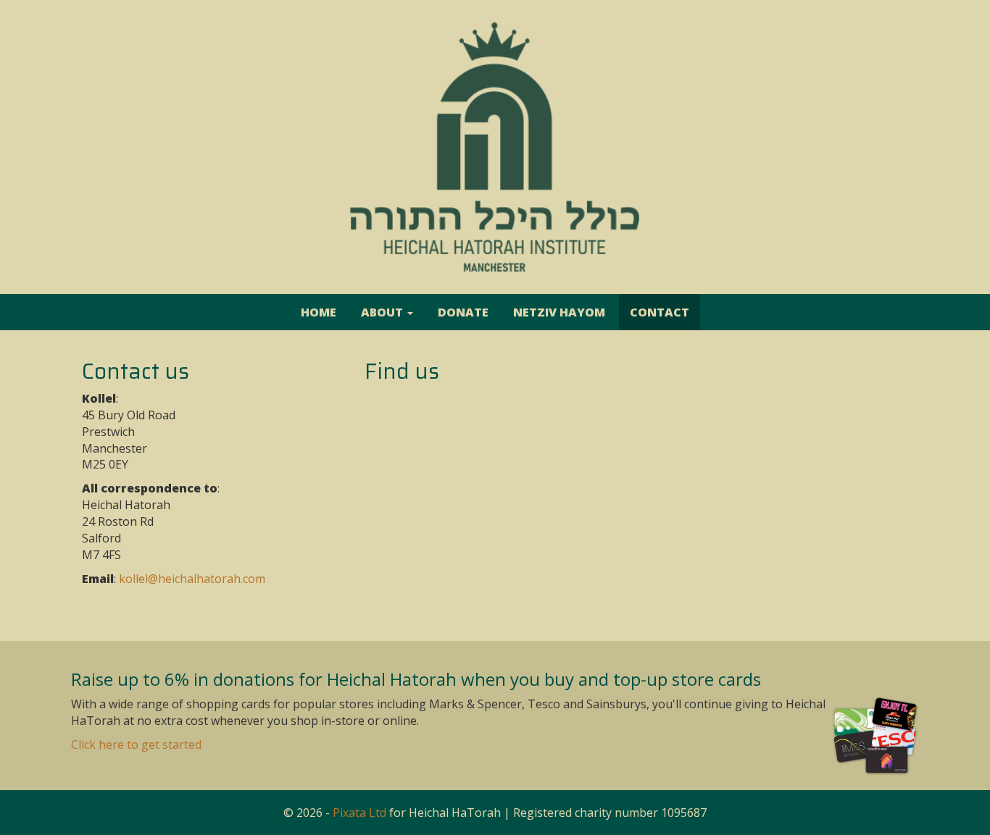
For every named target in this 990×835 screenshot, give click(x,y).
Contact (659, 312)
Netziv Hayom (559, 312)
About (383, 312)
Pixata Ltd (359, 813)
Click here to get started (136, 744)
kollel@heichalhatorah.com (192, 579)
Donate (463, 312)
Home (318, 312)
